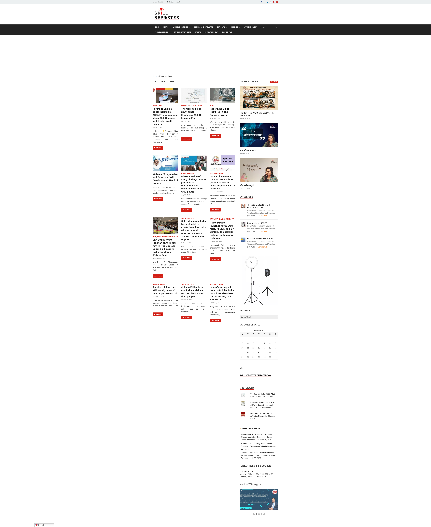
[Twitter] (264, 2)
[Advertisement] (215, 54)
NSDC (159, 237)
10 (242, 348)
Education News (211, 32)
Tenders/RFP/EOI (161, 32)
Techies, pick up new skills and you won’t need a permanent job (165, 290)
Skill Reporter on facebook (255, 375)
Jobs (263, 27)
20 (259, 352)
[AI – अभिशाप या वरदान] (259, 135)
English (41, 525)
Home (157, 27)
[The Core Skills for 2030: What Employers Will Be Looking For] (194, 95)
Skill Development (195, 106)
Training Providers (182, 32)
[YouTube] (277, 2)
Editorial (221, 27)
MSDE (154, 237)
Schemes (234, 27)
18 (248, 352)
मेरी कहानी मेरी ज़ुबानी (247, 185)
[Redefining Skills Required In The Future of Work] (222, 95)
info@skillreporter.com (248, 471)
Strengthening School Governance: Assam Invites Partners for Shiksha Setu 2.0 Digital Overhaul (258, 455)
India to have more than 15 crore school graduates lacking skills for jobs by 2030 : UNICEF (222, 182)
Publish (178, 2)
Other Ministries (228, 218)
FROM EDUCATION (251, 428)
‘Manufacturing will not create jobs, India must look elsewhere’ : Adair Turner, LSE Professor (222, 293)
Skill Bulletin (157, 106)
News (165, 27)
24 (242, 357)
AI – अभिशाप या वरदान (248, 150)
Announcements (180, 27)
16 (276, 348)
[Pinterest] (274, 2)
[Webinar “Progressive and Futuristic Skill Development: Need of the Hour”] (165, 163)
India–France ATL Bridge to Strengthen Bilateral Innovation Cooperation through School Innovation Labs (257, 437)
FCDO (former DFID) (187, 173)
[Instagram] (270, 2)
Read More (157, 147)
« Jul (241, 368)
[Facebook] (261, 2)
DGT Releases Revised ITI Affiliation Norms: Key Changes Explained (262, 416)
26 (253, 357)
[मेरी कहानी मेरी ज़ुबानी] (259, 170)
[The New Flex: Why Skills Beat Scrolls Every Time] (259, 98)
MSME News (227, 32)
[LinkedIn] (267, 2)
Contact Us (170, 2)
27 (259, 357)
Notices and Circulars (203, 27)
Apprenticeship (250, 27)
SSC (177, 237)
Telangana (228, 220)
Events (198, 32)
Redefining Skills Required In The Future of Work (219, 111)
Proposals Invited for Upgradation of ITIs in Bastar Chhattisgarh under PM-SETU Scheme (263, 405)
